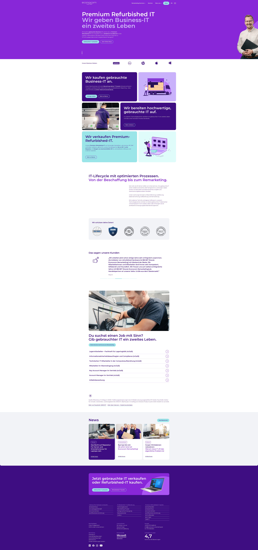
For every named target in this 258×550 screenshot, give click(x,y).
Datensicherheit (121, 513)
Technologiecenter (122, 507)
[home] (89, 3)
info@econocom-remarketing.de (154, 527)
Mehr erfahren (104, 96)
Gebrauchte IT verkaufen (91, 41)
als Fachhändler (149, 507)
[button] (138, 3)
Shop (166, 3)
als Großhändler (149, 515)
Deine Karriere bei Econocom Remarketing (102, 345)
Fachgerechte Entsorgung (124, 511)
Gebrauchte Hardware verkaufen (98, 505)
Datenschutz (92, 539)
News (118, 527)
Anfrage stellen (91, 96)
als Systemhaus (93, 507)
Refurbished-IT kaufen (118, 490)
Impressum (92, 534)
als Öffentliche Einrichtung (96, 513)
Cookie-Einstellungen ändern (97, 541)
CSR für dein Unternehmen (96, 527)
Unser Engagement (94, 525)
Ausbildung (125, 528)
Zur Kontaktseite (149, 528)
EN (171, 3)
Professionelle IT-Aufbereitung (125, 505)
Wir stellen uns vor (122, 525)
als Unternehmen (94, 511)
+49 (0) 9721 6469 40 (150, 525)
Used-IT (147, 519)
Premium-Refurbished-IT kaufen (154, 505)
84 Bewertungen (155, 539)
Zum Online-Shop (107, 41)
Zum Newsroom (163, 420)
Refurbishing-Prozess (123, 509)
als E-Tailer (148, 517)
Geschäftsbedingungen (95, 536)
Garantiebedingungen (95, 538)
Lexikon (119, 515)
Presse (122, 527)
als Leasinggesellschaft (95, 509)
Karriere (150, 3)
